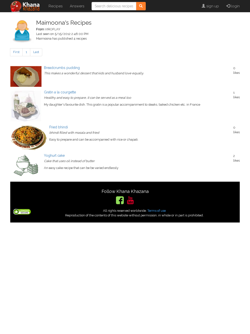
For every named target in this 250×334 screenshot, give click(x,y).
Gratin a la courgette (60, 92)
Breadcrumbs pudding (62, 68)
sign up (212, 6)
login (235, 6)
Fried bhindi (58, 127)
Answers (77, 6)
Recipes (55, 6)
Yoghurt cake (54, 155)
